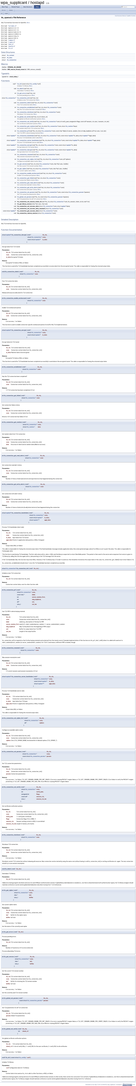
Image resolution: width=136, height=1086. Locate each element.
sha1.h (11, 44)
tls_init (19, 84)
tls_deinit (20, 88)
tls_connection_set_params (26, 192)
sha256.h (11, 46)
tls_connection (11, 60)
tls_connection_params (76, 192)
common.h (11, 40)
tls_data (9, 57)
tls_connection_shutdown (25, 112)
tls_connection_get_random (26, 126)
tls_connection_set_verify (25, 121)
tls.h (10, 48)
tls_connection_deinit (24, 102)
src (1, 13)
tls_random (69, 126)
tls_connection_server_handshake (28, 140)
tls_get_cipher (21, 168)
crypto (6, 13)
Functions (133, 15)
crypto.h (11, 42)
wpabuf (13, 135)
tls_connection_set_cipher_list (26, 159)
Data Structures (118, 15)
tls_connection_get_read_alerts (27, 183)
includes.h (12, 26)
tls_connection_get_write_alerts (27, 187)
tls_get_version (22, 164)
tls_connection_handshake (25, 135)
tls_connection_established (26, 107)
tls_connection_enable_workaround (28, 173)
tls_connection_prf (23, 131)
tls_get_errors (21, 93)
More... (29, 22)
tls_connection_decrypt (24, 150)
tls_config (33, 84)
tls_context (10, 55)
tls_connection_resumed (25, 154)
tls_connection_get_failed (25, 178)
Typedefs (129, 15)
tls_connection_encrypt (24, 145)
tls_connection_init (23, 98)
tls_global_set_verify (23, 117)
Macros (124, 15)
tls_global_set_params (24, 197)
